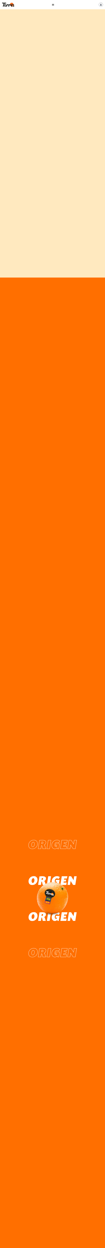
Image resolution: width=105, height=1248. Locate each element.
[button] (53, 4)
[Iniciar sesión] (101, 5)
